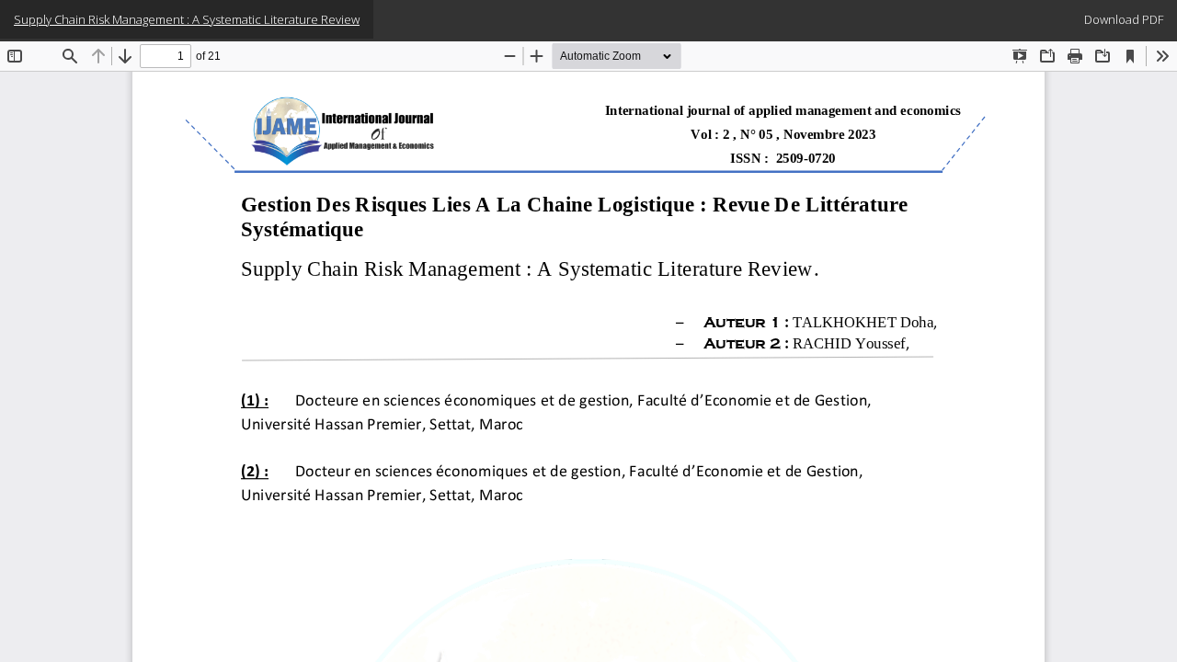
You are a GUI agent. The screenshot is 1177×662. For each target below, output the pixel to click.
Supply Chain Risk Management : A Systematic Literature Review (187, 19)
